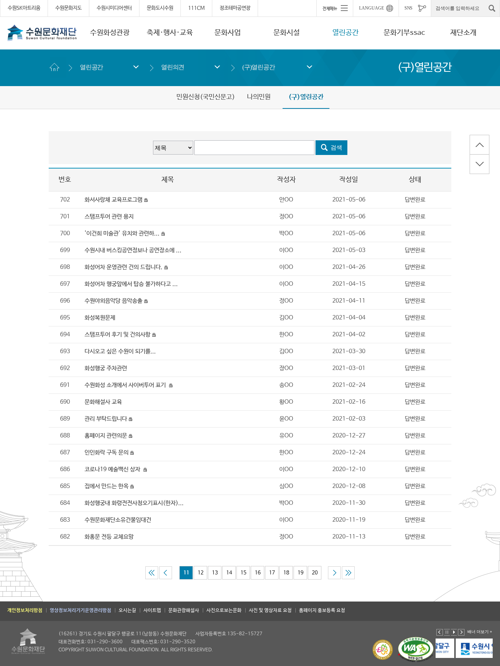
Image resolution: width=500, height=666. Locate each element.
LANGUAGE (371, 8)
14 (229, 573)
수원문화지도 (68, 8)
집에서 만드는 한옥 (106, 486)
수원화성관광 (110, 33)
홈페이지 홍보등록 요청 (322, 610)
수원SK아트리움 (24, 8)
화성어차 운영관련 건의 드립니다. (124, 267)
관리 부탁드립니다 (106, 418)
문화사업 (227, 33)
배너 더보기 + (479, 631)
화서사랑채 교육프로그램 (113, 199)
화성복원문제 (100, 317)
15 (243, 573)
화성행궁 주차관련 (106, 368)
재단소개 (463, 33)
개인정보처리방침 (24, 610)
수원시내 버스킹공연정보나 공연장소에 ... (133, 250)
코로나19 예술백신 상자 (113, 469)
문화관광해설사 (183, 610)
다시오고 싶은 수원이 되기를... (120, 351)
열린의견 (172, 67)
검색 (336, 147)
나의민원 (258, 97)
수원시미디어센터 (114, 8)
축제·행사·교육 (170, 33)
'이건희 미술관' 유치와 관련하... (122, 233)
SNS (408, 8)
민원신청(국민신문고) (205, 97)
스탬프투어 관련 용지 (109, 216)
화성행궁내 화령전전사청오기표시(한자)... (134, 503)
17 (272, 573)
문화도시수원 (160, 8)
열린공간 (345, 33)
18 (286, 573)
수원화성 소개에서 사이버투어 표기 (126, 385)
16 (258, 573)
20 (315, 573)
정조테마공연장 (235, 8)
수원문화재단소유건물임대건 (118, 520)
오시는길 (127, 610)
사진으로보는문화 (224, 610)
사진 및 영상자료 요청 (270, 610)
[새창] (464, 648)
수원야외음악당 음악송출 (113, 300)
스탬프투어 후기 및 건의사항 (117, 334)
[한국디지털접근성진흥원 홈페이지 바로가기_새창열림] (416, 649)
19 (300, 573)
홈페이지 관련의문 (106, 435)
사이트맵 (152, 610)
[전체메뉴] (334, 8)
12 (201, 573)
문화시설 (286, 33)
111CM (196, 8)
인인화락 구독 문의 (106, 452)
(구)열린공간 (258, 67)
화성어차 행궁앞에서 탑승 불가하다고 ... (131, 284)
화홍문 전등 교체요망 (109, 536)
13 (215, 573)
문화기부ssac (404, 33)
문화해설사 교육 (103, 402)
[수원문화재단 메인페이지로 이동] (42, 33)
